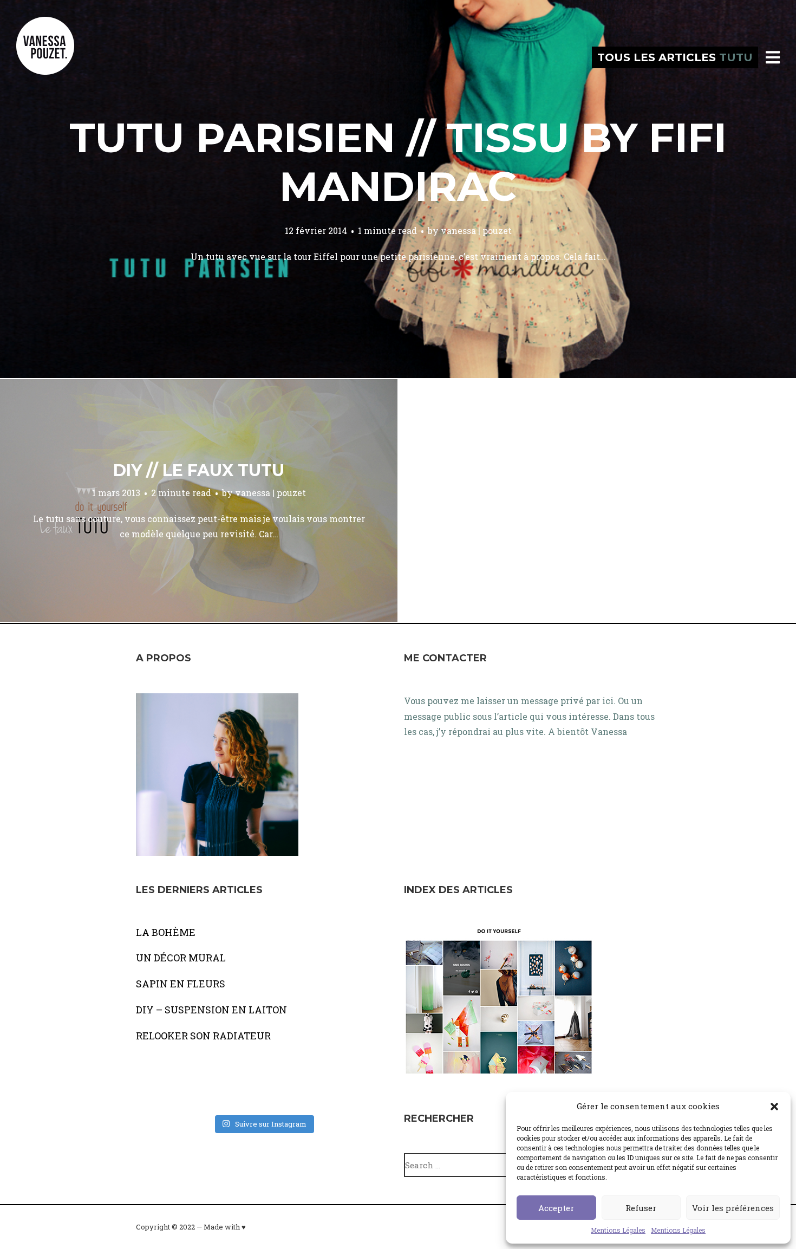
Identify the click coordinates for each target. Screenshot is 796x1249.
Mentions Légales (618, 1230)
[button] (774, 1106)
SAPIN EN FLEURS (180, 983)
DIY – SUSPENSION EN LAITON (211, 1009)
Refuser (640, 1207)
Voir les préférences (733, 1207)
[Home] (56, 57)
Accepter (556, 1207)
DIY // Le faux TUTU (198, 470)
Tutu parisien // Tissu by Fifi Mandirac (398, 162)
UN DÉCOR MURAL (181, 957)
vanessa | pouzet (476, 230)
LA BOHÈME (165, 932)
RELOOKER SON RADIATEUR (203, 1035)
